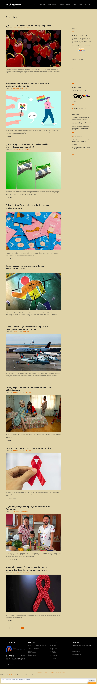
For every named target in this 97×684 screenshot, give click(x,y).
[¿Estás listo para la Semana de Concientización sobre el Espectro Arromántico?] (33, 152)
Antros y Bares (42, 4)
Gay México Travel (53, 648)
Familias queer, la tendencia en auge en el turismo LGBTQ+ (80, 113)
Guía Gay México (53, 646)
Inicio (35, 4)
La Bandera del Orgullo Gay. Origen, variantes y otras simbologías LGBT (81, 123)
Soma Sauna (30, 651)
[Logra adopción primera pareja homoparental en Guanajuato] (33, 514)
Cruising (74, 4)
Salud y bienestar (11, 498)
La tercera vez (74, 151)
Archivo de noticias (12, 559)
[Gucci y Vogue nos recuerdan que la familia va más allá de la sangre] (33, 395)
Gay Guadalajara (53, 652)
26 (34, 628)
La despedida (74, 144)
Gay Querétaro (52, 651)
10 (25, 628)
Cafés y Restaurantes (52, 4)
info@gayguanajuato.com (76, 651)
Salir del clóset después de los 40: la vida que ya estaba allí (81, 148)
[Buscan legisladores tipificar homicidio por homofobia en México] (33, 274)
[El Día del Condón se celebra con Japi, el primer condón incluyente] (33, 213)
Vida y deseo (10, 258)
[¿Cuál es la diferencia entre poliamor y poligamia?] (33, 30)
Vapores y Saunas (82, 4)
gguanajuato (26, 27)
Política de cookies (29, 681)
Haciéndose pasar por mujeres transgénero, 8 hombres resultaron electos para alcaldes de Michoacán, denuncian (81, 128)
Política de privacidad (60, 672)
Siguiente (38, 628)
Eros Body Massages (31, 656)
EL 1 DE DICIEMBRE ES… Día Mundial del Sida (28, 448)
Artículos (9, 136)
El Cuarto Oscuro (78, 136)
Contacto (52, 672)
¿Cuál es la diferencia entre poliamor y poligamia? (28, 25)
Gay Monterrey (52, 654)
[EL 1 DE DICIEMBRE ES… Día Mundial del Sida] (33, 453)
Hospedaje (61, 4)
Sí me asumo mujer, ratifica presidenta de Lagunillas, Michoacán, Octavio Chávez (80, 118)
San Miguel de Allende (32, 655)
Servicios (68, 4)
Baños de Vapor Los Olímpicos (33, 648)
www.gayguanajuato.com (76, 654)
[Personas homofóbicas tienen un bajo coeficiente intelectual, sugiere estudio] (33, 91)
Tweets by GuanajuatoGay (76, 62)
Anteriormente (8, 628)
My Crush (29, 654)
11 (28, 628)
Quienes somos (39, 672)
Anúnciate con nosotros (32, 652)
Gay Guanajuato (13, 4)
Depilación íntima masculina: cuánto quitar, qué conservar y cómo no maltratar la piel (81, 140)
